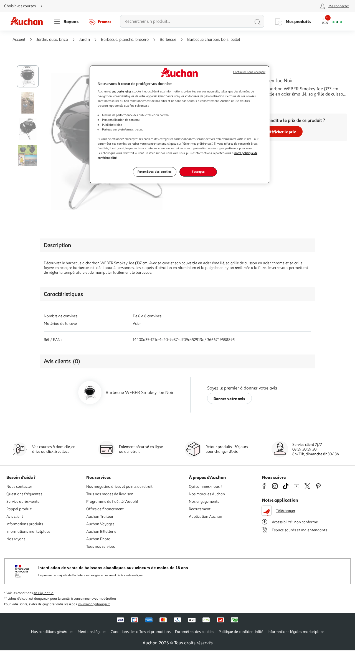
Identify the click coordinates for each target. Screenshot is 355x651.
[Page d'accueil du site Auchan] (28, 21)
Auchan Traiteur (99, 516)
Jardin (84, 39)
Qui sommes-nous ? (205, 486)
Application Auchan (205, 516)
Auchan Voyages (100, 524)
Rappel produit (19, 509)
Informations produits (24, 524)
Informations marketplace (28, 531)
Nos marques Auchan (207, 494)
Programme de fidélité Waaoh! (112, 501)
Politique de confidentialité (241, 631)
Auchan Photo (98, 539)
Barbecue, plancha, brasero (125, 39)
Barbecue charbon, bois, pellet (213, 39)
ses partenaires (121, 91)
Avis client (14, 516)
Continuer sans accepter (249, 72)
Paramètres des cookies (155, 172)
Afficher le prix (282, 131)
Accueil (18, 39)
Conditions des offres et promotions (141, 631)
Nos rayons (15, 539)
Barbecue (168, 39)
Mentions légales (92, 631)
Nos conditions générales (52, 631)
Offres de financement (105, 509)
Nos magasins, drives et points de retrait (119, 486)
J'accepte (198, 172)
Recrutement (200, 509)
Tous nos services (100, 546)
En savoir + (228, 102)
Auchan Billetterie (101, 531)
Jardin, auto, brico (52, 39)
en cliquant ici (44, 593)
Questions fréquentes (24, 494)
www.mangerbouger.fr (94, 604)
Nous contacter (19, 486)
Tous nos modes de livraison (109, 494)
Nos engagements (204, 501)
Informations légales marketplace (296, 631)
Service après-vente (22, 501)
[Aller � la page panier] (332, 21)
